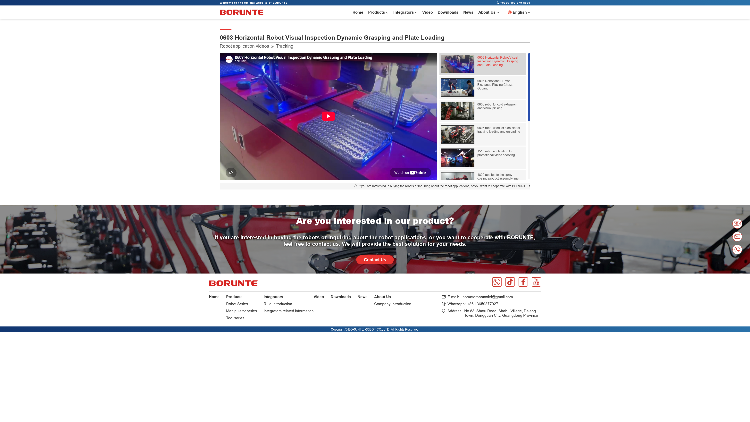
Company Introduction (392, 304)
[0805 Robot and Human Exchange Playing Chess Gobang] (457, 95)
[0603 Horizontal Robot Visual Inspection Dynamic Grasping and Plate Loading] (457, 72)
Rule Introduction (278, 304)
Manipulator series (241, 311)
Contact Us (375, 259)
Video (319, 297)
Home (214, 297)
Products (234, 297)
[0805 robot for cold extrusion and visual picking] (457, 119)
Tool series (235, 318)
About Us (382, 297)
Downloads (341, 297)
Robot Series (237, 304)
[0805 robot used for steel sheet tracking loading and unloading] (457, 142)
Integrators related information (289, 311)
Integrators (273, 297)
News (363, 297)
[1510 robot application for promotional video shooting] (457, 166)
